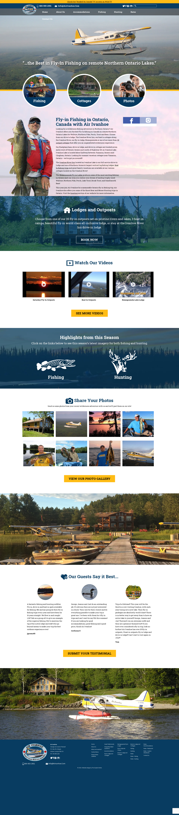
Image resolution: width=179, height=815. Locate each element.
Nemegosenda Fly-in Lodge (71, 175)
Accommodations (81, 12)
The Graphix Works (97, 768)
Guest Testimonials (109, 744)
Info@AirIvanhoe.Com (68, 6)
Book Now (89, 240)
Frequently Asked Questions (108, 747)
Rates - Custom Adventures (147, 752)
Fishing (102, 12)
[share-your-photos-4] (138, 425)
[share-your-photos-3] (105, 425)
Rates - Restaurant (148, 748)
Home (45, 12)
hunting (74, 193)
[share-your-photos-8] (138, 454)
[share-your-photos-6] (71, 454)
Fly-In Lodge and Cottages (108, 754)
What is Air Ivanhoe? (96, 749)
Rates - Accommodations (148, 745)
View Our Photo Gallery (89, 479)
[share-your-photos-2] (71, 425)
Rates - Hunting (134, 759)
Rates (133, 12)
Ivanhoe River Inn (67, 162)
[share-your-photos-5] (39, 454)
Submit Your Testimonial (89, 653)
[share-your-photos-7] (105, 454)
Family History (95, 752)
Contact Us (47, 19)
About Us (60, 12)
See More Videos (89, 313)
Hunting (118, 12)
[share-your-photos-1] (38, 425)
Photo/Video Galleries (94, 755)
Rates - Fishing (134, 756)
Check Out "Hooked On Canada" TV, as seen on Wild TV (89, 2)
